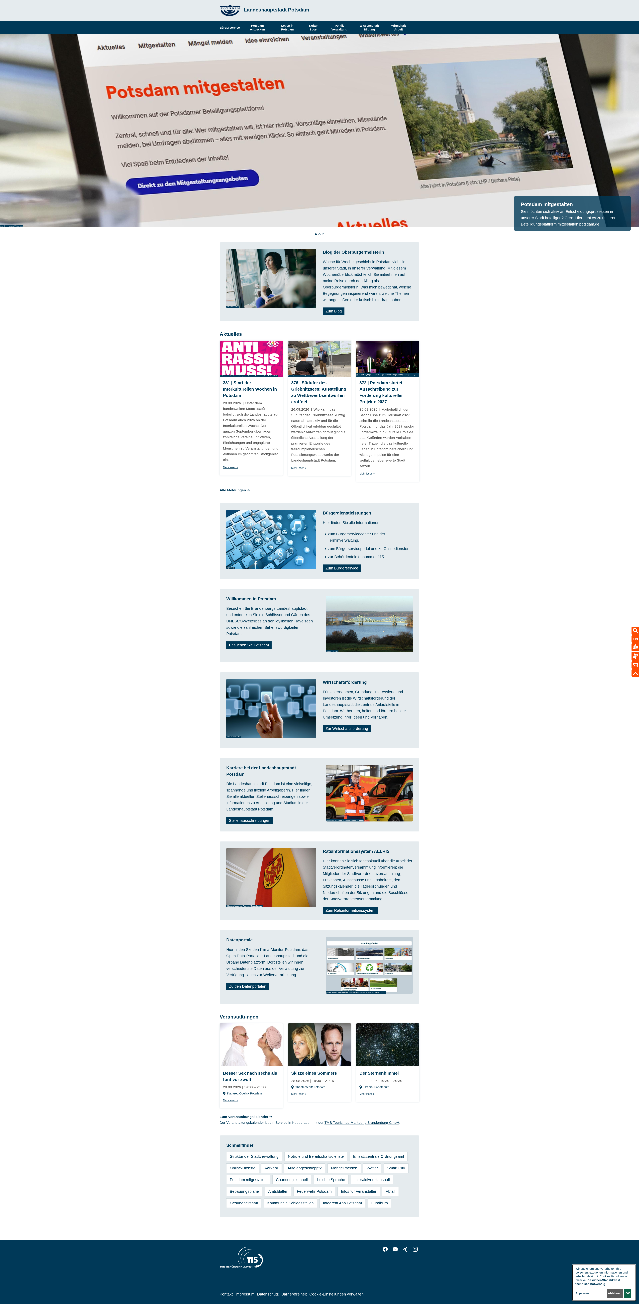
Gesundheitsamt (244, 1203)
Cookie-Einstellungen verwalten (336, 1294)
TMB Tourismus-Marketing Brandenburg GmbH (361, 1122)
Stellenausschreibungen (249, 820)
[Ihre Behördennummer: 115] (241, 1258)
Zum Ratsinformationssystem (350, 910)
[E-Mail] (635, 665)
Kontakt (226, 1294)
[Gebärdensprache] (635, 656)
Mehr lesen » (230, 467)
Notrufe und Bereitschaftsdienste (316, 1156)
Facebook (385, 1249)
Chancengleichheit (292, 1180)
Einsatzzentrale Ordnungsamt (378, 1156)
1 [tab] (316, 234)
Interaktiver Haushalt (372, 1180)
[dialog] (604, 1283)
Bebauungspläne (244, 1191)
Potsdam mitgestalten (248, 1180)
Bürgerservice (230, 27)
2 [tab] (319, 234)
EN (635, 639)
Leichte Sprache (331, 1180)
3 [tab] (323, 234)
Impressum (244, 1294)
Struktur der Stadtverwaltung (254, 1156)
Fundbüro (379, 1203)
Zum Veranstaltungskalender (244, 1117)
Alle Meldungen (233, 490)
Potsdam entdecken (257, 27)
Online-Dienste (242, 1168)
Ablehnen (615, 1293)
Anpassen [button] (582, 1293)
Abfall (390, 1191)
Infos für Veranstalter (358, 1191)
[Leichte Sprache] (635, 647)
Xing (405, 1249)
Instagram (415, 1249)
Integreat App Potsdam (342, 1203)
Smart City (396, 1168)
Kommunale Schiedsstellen (290, 1203)
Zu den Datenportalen (247, 986)
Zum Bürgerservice (341, 568)
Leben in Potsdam (287, 27)
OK (628, 1293)
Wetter (372, 1168)
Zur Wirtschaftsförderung (346, 728)
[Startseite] (230, 10)
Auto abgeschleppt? (305, 1168)
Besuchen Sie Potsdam (249, 645)
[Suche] (635, 630)
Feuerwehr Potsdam (314, 1191)
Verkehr (271, 1168)
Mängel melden (344, 1168)
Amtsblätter (278, 1191)
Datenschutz (268, 1294)
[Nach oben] (635, 673)
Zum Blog (333, 311)
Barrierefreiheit (294, 1294)
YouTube (395, 1249)
